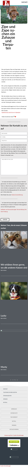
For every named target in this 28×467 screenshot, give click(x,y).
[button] (23, 2)
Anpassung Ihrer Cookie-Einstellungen (14, 435)
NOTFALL (5, 402)
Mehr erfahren (3, 270)
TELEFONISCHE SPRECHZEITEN (10, 392)
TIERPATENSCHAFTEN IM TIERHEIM (11, 112)
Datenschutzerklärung (17, 194)
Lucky (3, 316)
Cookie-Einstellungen (5, 465)
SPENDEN (5, 399)
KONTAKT (5, 389)
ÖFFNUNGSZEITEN (7, 395)
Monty (4, 367)
